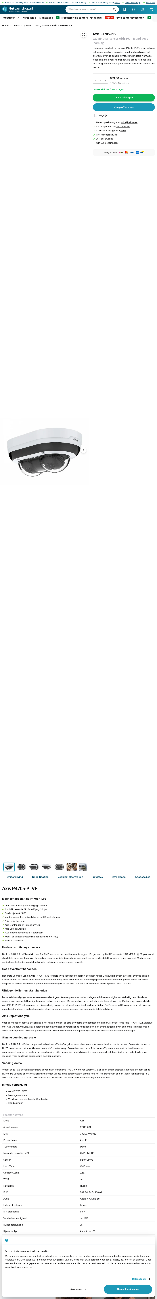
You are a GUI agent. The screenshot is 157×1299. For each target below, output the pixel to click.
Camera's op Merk (21, 25)
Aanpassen (76, 1289)
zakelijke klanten (129, 122)
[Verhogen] (105, 80)
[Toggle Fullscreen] (83, 34)
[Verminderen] (95, 80)
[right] (154, 18)
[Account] (143, 9)
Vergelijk (103, 115)
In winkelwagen (124, 97)
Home (5, 25)
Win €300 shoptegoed (107, 143)
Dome (45, 25)
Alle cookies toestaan (128, 1289)
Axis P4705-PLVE (62, 25)
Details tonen (139, 1279)
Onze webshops (132, 2)
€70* (123, 130)
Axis (37, 25)
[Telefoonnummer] (125, 9)
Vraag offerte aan (124, 107)
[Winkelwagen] (151, 9)
